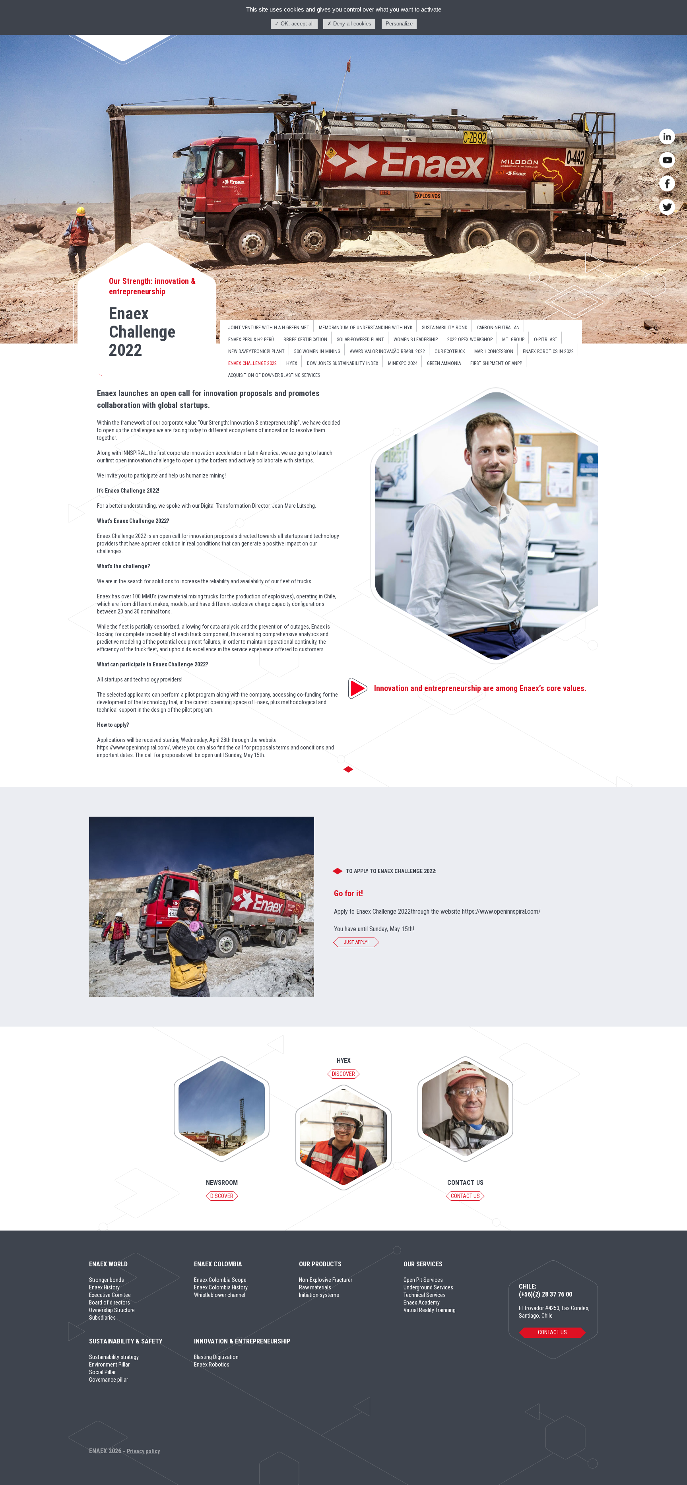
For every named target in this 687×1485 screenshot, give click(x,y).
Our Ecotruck (450, 351)
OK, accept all (296, 24)
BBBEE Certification (305, 339)
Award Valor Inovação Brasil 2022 (387, 351)
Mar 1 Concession (493, 351)
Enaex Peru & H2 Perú (251, 339)
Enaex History (104, 1287)
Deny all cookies (351, 24)
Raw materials (315, 1287)
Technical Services (425, 1295)
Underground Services (428, 1287)
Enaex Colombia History (221, 1287)
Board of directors (109, 1302)
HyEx (291, 363)
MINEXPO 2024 (402, 363)
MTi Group (513, 339)
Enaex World (108, 1264)
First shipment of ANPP (496, 363)
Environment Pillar (109, 1364)
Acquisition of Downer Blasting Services (274, 375)
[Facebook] (667, 184)
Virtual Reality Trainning (430, 1310)
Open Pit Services (423, 1280)
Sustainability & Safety (125, 1341)
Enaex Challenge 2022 (252, 363)
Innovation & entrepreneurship (242, 1341)
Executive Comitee (110, 1295)
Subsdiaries (102, 1317)
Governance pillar (108, 1379)
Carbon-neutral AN (498, 327)
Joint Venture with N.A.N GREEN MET (268, 327)
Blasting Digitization (216, 1357)
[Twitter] (667, 207)
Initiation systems (319, 1295)
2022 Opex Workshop (470, 339)
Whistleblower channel (219, 1295)
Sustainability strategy (114, 1357)
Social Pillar (102, 1372)
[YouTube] (667, 160)
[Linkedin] (667, 137)
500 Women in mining (317, 351)
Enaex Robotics (211, 1364)
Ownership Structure (112, 1310)
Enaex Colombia (218, 1264)
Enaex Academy (422, 1302)
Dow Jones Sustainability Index (342, 363)
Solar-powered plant (360, 339)
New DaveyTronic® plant (256, 351)
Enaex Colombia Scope (220, 1280)
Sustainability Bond (445, 327)
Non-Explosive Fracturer (325, 1280)
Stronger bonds (106, 1280)
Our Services (423, 1264)
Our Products (320, 1264)
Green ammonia (444, 363)
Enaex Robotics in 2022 (548, 351)
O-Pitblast (545, 339)
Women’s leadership (416, 339)
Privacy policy (143, 1451)
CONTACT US (552, 1332)
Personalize (399, 24)
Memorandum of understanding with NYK (365, 327)
